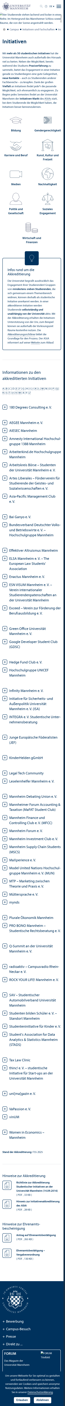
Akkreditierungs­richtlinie (21, 334)
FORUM (10, 1354)
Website (35, 342)
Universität (4, 30)
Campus (14, 29)
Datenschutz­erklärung (40, 1392)
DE (50, 6)
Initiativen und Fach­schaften (39, 29)
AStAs (47, 98)
